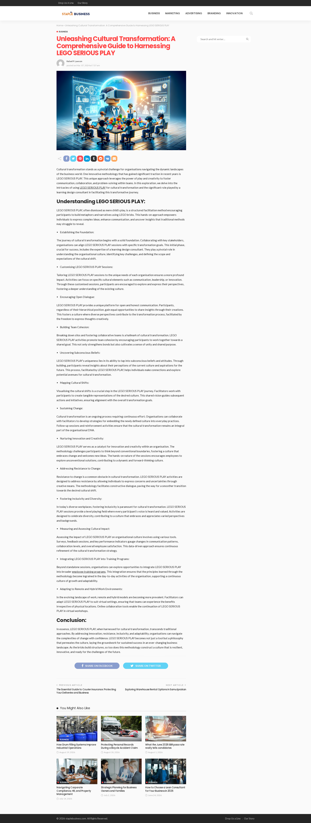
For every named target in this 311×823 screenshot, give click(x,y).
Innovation (234, 13)
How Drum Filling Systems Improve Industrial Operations (76, 746)
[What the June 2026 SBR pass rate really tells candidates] (165, 728)
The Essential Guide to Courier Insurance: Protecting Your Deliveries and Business (86, 691)
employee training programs (89, 571)
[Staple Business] (76, 13)
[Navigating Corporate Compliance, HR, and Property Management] (77, 771)
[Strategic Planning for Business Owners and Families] (121, 771)
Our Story (83, 2)
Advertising (193, 13)
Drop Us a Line (66, 2)
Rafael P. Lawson (74, 61)
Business (154, 13)
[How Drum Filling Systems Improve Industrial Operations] (77, 728)
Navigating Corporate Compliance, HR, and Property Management (74, 791)
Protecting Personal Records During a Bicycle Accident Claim (119, 746)
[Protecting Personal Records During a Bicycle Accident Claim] (121, 728)
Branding (214, 13)
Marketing (172, 13)
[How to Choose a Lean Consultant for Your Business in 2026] (165, 771)
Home (60, 25)
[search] (251, 13)
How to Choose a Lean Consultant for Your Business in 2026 (165, 789)
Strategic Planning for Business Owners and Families (119, 789)
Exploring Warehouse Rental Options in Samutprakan (155, 689)
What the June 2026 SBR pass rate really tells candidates (164, 746)
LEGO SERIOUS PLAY (93, 187)
